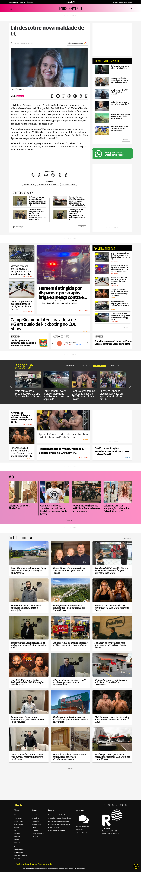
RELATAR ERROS (29, 184)
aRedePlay (35, 815)
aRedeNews (35, 818)
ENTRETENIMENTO (70, 8)
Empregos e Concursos (20, 855)
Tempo (34, 827)
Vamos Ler (17, 843)
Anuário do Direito (53, 827)
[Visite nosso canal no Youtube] (112, 805)
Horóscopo (17, 836)
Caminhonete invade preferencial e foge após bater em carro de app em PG (56, 395)
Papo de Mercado (19, 849)
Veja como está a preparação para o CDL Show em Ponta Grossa (28, 394)
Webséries (17, 858)
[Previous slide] (53, 343)
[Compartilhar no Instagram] (64, 96)
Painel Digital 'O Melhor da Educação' (59, 824)
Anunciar (120, 2)
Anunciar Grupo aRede (82, 827)
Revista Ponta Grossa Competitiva (58, 821)
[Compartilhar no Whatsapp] (81, 96)
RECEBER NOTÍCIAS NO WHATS (48, 184)
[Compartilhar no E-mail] (86, 96)
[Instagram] (108, 805)
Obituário (35, 836)
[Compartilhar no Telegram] (75, 96)
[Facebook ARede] (104, 805)
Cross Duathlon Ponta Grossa (57, 830)
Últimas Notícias (18, 815)
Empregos (35, 830)
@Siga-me (20, 96)
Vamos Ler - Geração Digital (56, 815)
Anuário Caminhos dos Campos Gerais (59, 818)
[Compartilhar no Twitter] (69, 96)
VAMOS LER (70, 366)
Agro (15, 846)
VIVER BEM (85, 366)
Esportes (16, 840)
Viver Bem (17, 833)
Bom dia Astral (36, 824)
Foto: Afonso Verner (17, 89)
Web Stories (35, 821)
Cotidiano (16, 827)
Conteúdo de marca (38, 833)
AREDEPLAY (24, 366)
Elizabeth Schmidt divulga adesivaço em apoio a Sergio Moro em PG (111, 395)
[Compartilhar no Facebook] (58, 96)
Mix (15, 830)
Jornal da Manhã (31, 864)
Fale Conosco (79, 830)
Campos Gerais (18, 824)
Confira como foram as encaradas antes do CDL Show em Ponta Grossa (84, 395)
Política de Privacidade (82, 833)
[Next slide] (87, 343)
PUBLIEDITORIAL (116, 366)
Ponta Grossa (18, 818)
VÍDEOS (99, 366)
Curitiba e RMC (18, 821)
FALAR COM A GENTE (68, 184)
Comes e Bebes (18, 852)
